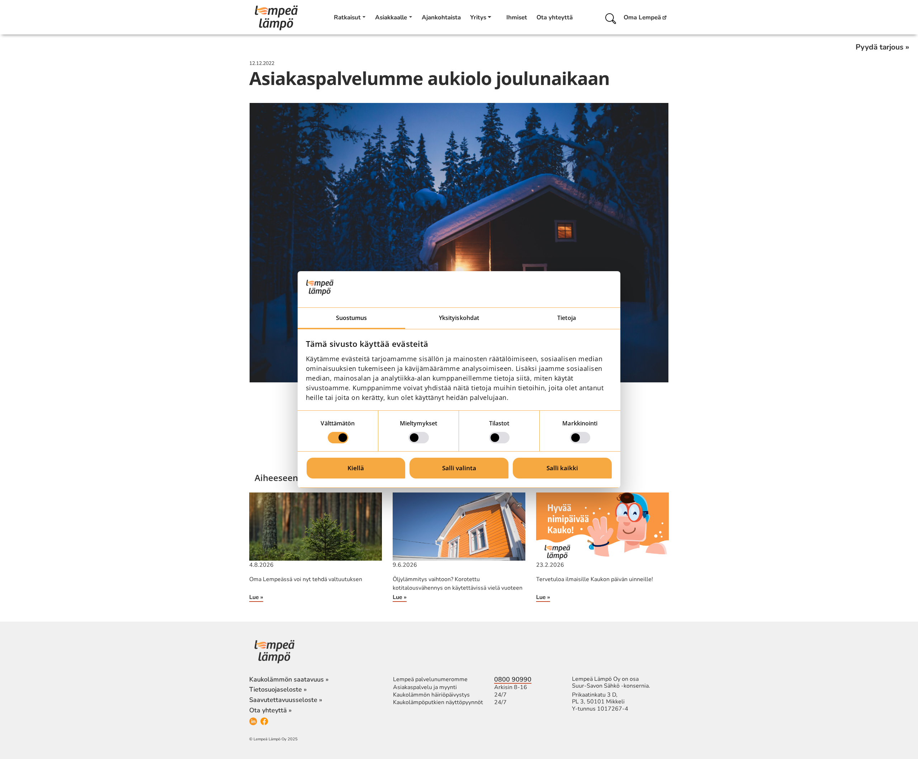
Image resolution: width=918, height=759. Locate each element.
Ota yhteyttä (554, 17)
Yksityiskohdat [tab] (459, 318)
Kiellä (355, 468)
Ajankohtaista (441, 17)
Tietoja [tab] (566, 318)
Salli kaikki (562, 468)
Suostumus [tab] (351, 318)
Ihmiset (516, 17)
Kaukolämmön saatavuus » (288, 679)
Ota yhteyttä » (270, 710)
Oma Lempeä (642, 17)
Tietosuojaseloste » (278, 689)
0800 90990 (512, 679)
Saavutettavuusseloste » (285, 700)
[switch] (418, 437)
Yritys (478, 17)
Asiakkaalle (391, 17)
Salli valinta (459, 468)
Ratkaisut (347, 17)
